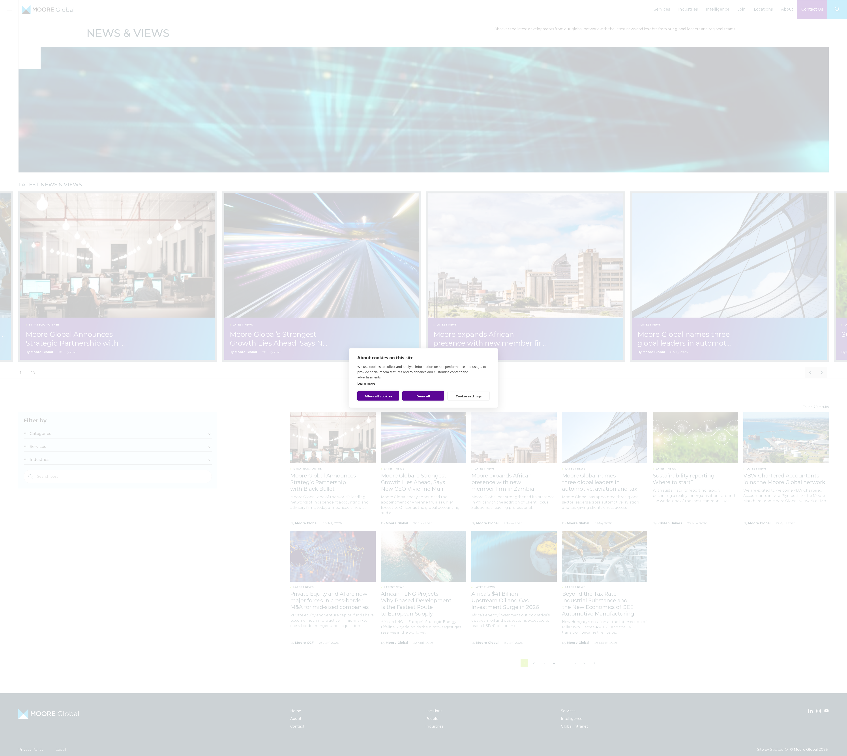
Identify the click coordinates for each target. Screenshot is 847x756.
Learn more (366, 383)
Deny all (423, 396)
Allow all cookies (378, 396)
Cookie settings (469, 396)
